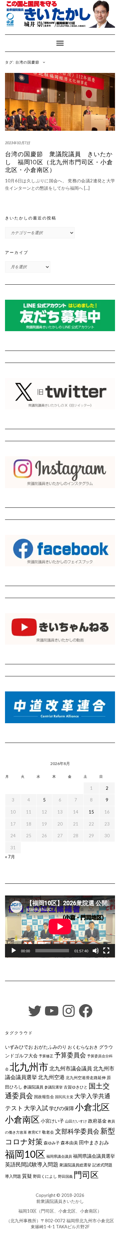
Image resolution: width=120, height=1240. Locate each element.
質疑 (27, 1176)
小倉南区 (22, 1119)
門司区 (86, 1174)
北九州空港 (51, 1077)
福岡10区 (25, 1154)
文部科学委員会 (77, 1131)
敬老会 (48, 1132)
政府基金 (97, 1121)
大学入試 (36, 1108)
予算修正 (46, 1056)
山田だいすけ (76, 1121)
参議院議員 (33, 1086)
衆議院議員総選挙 (75, 1164)
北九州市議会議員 (70, 1068)
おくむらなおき (83, 1047)
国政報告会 (44, 1096)
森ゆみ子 (52, 1143)
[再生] (13, 950)
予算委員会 (70, 1055)
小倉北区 (92, 1107)
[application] (60, 926)
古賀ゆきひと (76, 1086)
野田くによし (45, 1176)
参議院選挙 (53, 1087)
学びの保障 (61, 1108)
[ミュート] (95, 950)
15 (91, 812)
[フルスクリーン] (106, 950)
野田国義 (65, 1176)
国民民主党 (64, 1096)
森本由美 (69, 1142)
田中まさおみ (94, 1142)
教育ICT (34, 1132)
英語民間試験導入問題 (31, 1164)
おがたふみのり (50, 1047)
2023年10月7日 (17, 142)
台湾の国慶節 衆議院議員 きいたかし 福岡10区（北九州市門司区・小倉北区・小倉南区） (59, 162)
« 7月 (10, 856)
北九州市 (29, 1066)
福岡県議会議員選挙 (94, 1156)
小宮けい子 (52, 1121)
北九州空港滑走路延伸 (86, 1077)
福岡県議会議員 (59, 1156)
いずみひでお (19, 1047)
